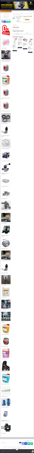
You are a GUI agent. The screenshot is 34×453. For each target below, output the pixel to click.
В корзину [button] (14, 50)
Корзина (29, 9)
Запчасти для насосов (25, 13)
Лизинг (6, 9)
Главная (2, 9)
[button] (21, 16)
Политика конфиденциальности (17, 448)
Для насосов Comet (16, 11)
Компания (21, 9)
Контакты (25, 9)
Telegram (9, 19)
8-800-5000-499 (8, 0)
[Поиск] (20, 442)
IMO (7, 19)
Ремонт (12, 9)
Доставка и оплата (16, 9)
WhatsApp (27, 441)
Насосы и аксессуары (18, 13)
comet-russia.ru (3, 0)
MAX (5, 19)
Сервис (9, 9)
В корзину (27, 19)
